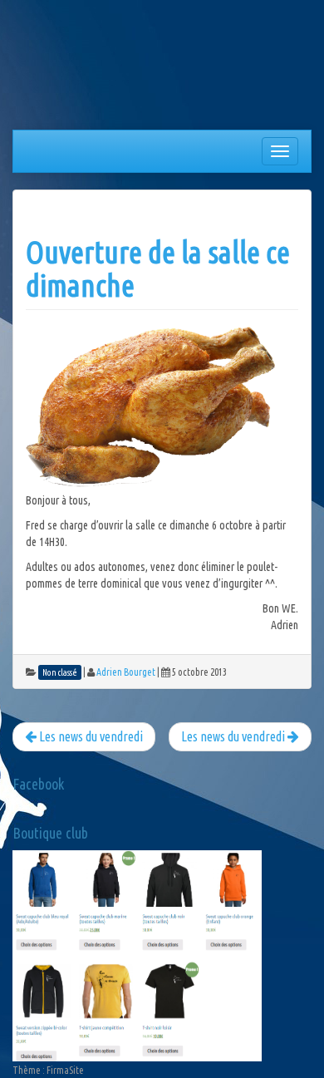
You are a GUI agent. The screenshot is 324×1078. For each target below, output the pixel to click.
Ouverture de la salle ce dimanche (158, 269)
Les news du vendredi (234, 736)
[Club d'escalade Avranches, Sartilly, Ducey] (74, 68)
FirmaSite (65, 1070)
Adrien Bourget (125, 672)
